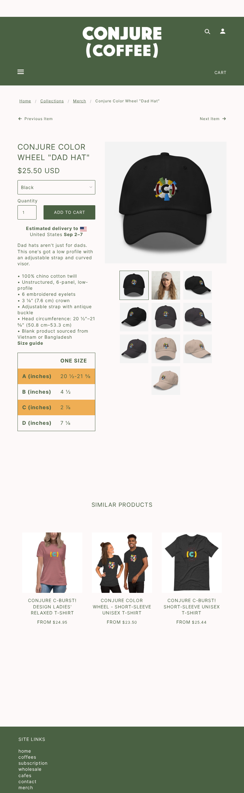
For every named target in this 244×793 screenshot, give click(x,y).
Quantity (27, 200)
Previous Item (38, 118)
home (24, 751)
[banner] (122, 42)
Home (25, 100)
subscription (33, 763)
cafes (24, 775)
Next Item (210, 118)
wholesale (30, 769)
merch (25, 787)
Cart (220, 72)
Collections (52, 100)
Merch (79, 100)
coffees (27, 757)
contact (27, 781)
